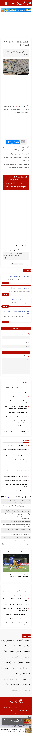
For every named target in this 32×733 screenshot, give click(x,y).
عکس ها (23, 551)
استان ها (16, 713)
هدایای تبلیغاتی (6, 668)
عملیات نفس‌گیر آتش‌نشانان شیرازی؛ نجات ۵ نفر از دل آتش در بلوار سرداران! (16, 187)
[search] (6, 3)
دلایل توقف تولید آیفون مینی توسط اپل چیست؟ (16, 595)
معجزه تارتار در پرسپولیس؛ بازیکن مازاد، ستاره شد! (16, 396)
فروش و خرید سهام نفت (12, 657)
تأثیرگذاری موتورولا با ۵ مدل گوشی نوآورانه (17, 618)
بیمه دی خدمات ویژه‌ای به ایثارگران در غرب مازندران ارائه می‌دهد (15, 471)
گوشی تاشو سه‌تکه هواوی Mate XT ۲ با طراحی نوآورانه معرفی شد (15, 599)
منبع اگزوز (28, 662)
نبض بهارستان (6, 646)
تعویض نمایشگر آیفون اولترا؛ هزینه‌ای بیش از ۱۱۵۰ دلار (15, 591)
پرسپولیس (27, 646)
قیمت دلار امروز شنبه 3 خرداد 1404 (20, 300)
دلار (16, 106)
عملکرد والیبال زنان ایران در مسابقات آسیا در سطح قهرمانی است (16, 485)
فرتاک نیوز (21, 106)
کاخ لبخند (8, 662)
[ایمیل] (8, 258)
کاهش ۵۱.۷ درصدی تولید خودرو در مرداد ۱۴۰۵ (17, 445)
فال (3, 640)
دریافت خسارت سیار (17, 668)
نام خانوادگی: (25, 334)
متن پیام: (25, 356)
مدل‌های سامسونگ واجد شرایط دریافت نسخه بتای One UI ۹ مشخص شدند (15, 609)
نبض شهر (19, 651)
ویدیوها (10, 551)
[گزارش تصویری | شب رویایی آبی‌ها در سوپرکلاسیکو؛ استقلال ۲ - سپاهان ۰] (16, 563)
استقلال (20, 646)
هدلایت (14, 662)
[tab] (22, 551)
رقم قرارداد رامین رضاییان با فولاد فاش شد (18, 412)
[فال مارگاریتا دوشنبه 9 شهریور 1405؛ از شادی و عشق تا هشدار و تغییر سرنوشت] (28, 730)
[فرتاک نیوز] (23, 5)
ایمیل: (26, 342)
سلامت (5, 710)
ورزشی (11, 710)
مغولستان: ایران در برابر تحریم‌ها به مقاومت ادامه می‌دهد (16, 460)
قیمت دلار (14, 264)
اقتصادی (12, 253)
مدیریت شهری (25, 710)
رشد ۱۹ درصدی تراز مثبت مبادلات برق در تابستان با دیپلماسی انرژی (16, 465)
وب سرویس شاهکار (16, 690)
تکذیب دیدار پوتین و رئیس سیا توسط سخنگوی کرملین (15, 476)
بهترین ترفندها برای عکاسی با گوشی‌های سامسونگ (16, 604)
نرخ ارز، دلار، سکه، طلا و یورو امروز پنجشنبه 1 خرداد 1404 (16, 312)
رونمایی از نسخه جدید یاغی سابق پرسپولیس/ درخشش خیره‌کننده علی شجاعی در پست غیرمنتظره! (15, 407)
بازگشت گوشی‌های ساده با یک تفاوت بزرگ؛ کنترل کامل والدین (15, 623)
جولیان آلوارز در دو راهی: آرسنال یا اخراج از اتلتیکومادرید (15, 416)
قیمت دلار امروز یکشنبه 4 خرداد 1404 (19, 288)
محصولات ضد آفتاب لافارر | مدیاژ (14, 684)
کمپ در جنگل (27, 684)
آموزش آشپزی (19, 640)
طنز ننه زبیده (27, 651)
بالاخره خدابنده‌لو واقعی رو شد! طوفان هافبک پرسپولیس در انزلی (17, 426)
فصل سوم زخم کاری (9, 651)
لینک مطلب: (26, 246)
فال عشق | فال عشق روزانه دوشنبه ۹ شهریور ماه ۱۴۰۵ (15, 480)
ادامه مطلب (5, 283)
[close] (29, 717)
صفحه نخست (24, 707)
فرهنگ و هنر (7, 707)
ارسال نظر (15, 352)
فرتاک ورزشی (27, 640)
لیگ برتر (14, 646)
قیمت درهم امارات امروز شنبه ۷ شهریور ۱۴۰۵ (13, 142)
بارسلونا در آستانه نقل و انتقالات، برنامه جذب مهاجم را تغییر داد (15, 401)
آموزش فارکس (27, 690)
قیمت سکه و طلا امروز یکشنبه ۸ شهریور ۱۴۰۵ (16, 183)
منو (13, 3)
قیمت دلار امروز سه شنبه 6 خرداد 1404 (19, 276)
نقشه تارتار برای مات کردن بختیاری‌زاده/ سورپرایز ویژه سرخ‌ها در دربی (15, 388)
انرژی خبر (16, 673)
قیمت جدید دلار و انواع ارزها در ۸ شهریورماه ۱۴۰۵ (16, 180)
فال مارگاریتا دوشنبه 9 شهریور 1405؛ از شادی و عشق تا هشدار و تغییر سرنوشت (12, 730)
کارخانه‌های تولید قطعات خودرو (23, 679)
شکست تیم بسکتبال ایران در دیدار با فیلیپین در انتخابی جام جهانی (15, 450)
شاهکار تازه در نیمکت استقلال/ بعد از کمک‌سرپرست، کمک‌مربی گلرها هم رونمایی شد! (16, 421)
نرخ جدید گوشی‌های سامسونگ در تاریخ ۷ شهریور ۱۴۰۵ (15, 614)
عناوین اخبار (16, 707)
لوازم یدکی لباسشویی (8, 679)
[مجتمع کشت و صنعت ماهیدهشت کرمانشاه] (16, 10)
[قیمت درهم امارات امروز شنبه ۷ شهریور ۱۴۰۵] (23, 141)
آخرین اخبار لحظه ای (25, 673)
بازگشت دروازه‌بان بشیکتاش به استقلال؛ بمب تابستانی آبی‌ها (15, 432)
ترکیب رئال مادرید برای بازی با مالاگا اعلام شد (17, 490)
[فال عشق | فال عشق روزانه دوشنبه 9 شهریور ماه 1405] (27, 721)
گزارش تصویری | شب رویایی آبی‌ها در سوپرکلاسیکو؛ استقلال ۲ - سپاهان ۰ (18, 575)
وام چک (21, 662)
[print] (5, 258)
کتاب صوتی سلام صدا (25, 657)
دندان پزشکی (27, 668)
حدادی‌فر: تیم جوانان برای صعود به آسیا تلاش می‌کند (15, 455)
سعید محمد (9, 640)
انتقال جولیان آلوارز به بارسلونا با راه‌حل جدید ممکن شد (15, 393)
